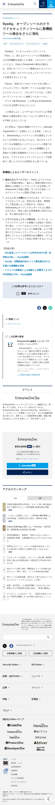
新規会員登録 (28, 465)
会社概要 (14, 774)
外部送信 (14, 785)
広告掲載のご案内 (40, 653)
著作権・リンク (16, 763)
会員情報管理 (16, 766)
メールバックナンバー (29, 458)
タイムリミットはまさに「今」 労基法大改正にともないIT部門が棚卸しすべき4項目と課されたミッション (29, 596)
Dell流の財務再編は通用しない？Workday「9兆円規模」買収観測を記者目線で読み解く (28, 528)
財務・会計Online (11, 676)
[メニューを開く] (4, 4)
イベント (36, 687)
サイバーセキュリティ (33, 44)
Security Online (10, 664)
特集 (5, 698)
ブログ (6, 710)
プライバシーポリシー (19, 782)
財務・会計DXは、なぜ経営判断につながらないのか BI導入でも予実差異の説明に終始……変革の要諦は (29, 586)
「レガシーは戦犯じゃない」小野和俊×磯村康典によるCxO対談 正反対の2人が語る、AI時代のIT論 (29, 517)
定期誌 (35, 698)
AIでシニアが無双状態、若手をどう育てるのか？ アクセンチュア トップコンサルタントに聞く (29, 578)
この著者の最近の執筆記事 (28, 374)
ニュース (36, 676)
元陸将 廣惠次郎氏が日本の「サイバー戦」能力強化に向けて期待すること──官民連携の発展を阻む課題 (29, 505)
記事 (5, 687)
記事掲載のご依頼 (14, 653)
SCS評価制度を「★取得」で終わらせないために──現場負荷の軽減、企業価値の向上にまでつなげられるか (29, 538)
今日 (15, 498)
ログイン (29, 472)
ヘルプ (13, 759)
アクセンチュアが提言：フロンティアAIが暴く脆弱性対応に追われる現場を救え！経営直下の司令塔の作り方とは (29, 560)
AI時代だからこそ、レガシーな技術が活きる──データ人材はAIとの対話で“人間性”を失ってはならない (29, 547)
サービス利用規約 (17, 778)
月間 (40, 498)
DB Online (37, 664)
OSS (5, 44)
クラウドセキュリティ (16, 44)
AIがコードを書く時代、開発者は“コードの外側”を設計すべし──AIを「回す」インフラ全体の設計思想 (29, 570)
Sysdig (45, 44)
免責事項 (14, 770)
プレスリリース (13, 323)
